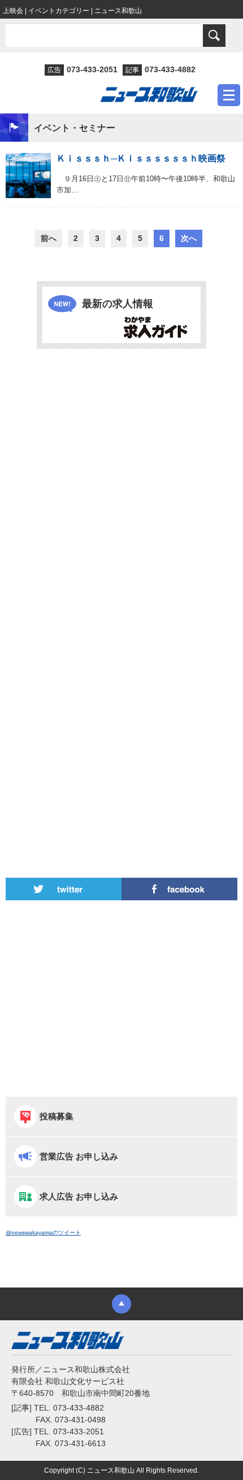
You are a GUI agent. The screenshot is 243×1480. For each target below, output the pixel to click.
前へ (49, 238)
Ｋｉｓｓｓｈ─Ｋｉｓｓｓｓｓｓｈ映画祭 (141, 158)
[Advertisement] (121, 489)
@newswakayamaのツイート (43, 1232)
